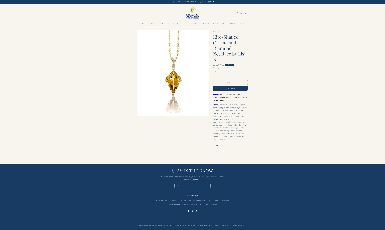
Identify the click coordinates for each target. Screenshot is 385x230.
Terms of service (214, 225)
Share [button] (217, 146)
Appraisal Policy (174, 204)
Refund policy (192, 225)
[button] (142, 23)
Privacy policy (202, 225)
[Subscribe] (208, 185)
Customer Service (175, 201)
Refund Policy (213, 201)
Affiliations (225, 201)
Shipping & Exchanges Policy (195, 201)
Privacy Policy (204, 204)
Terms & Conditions (189, 204)
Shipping (216, 68)
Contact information (238, 225)
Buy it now (230, 88)
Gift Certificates (161, 201)
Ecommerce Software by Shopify (176, 225)
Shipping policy (225, 225)
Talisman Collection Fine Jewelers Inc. (154, 225)
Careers (214, 204)
